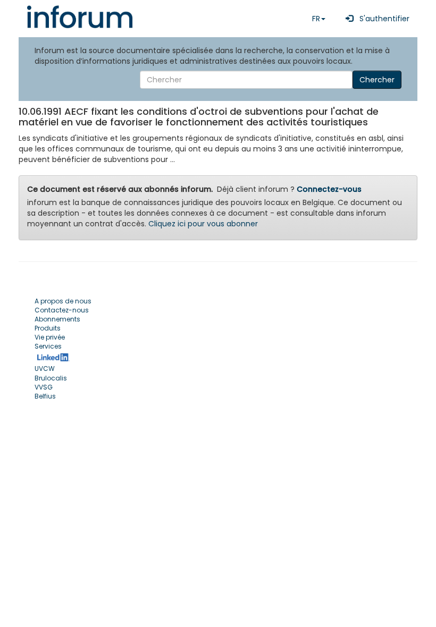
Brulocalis (51, 378)
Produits (48, 328)
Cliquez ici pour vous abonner (203, 223)
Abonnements (57, 319)
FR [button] (316, 18)
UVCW (45, 368)
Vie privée (50, 337)
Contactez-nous (62, 310)
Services (48, 346)
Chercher (377, 79)
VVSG (44, 387)
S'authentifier (381, 18)
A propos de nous (63, 301)
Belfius (45, 396)
